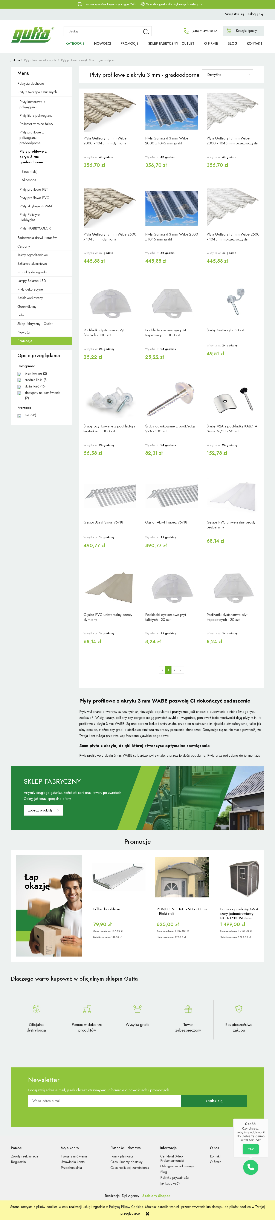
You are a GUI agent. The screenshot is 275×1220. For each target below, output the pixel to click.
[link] (41, 373)
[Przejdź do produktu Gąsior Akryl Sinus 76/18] (110, 496)
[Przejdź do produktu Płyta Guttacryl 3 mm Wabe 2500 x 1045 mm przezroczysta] (233, 208)
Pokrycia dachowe (30, 83)
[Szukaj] (146, 31)
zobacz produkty (40, 810)
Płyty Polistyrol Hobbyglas (30, 217)
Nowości (23, 332)
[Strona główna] (34, 29)
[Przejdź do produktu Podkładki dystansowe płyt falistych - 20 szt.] (172, 588)
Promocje (24, 340)
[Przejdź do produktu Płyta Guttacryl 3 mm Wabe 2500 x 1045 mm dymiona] (110, 208)
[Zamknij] (268, 1119)
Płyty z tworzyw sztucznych (37, 92)
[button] (250, 1167)
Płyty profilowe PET (34, 189)
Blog (163, 1171)
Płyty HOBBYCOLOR (35, 228)
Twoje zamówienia (74, 1156)
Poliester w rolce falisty (36, 123)
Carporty (23, 246)
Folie (20, 315)
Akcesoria (29, 180)
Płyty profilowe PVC (34, 197)
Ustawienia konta (73, 1161)
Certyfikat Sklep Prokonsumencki (172, 1158)
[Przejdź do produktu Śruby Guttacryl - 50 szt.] (233, 304)
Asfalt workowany (30, 297)
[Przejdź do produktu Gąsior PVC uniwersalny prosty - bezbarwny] (233, 496)
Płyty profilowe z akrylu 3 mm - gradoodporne (33, 157)
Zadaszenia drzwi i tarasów (37, 237)
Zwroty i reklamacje (24, 1156)
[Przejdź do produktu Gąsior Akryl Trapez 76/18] (172, 496)
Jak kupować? (170, 1183)
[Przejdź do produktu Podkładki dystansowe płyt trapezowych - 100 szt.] (172, 304)
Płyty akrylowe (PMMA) (36, 206)
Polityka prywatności (174, 1177)
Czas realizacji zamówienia (129, 1167)
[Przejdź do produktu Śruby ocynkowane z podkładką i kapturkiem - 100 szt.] (110, 400)
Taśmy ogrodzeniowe (32, 255)
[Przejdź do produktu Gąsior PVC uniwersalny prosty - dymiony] (110, 588)
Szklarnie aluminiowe (32, 263)
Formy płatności (121, 1156)
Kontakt (215, 1156)
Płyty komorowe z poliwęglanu (32, 104)
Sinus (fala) (30, 171)
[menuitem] (75, 43)
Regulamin (18, 1161)
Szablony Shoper (156, 1195)
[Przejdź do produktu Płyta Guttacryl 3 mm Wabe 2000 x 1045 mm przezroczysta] (233, 112)
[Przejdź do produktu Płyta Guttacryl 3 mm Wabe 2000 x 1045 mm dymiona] (110, 112)
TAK (251, 1149)
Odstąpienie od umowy (177, 1166)
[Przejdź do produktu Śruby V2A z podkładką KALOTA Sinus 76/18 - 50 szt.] (233, 400)
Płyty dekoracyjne (30, 289)
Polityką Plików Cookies (126, 1206)
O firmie (216, 1161)
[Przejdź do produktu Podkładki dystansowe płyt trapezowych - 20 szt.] (233, 588)
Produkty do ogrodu (32, 272)
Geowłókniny (26, 306)
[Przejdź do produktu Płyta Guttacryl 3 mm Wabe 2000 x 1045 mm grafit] (172, 112)
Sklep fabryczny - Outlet (34, 323)
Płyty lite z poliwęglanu (36, 115)
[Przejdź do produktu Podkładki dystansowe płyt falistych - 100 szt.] (110, 304)
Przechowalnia (71, 1167)
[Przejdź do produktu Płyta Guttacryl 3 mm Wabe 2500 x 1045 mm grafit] (172, 208)
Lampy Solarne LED (31, 280)
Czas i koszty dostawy (126, 1161)
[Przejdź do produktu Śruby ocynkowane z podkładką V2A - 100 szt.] (172, 400)
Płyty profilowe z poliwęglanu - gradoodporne (32, 137)
